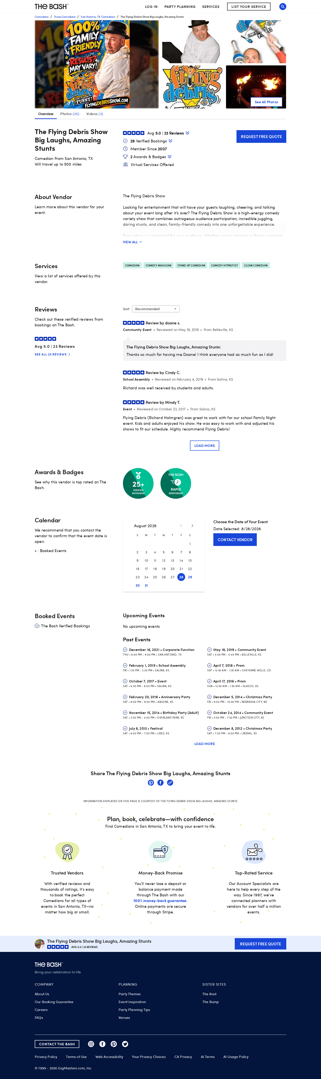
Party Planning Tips (134, 1009)
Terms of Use (76, 1057)
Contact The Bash (57, 1043)
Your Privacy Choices (149, 1057)
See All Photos (266, 101)
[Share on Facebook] (160, 783)
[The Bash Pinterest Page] (114, 1044)
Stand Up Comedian (191, 265)
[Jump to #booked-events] (170, 141)
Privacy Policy (46, 1057)
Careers (41, 1009)
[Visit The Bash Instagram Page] (91, 1044)
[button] (97, 64)
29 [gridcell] (190, 576)
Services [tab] (210, 6)
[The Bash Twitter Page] (125, 1044)
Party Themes (130, 994)
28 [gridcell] (181, 576)
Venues (124, 1017)
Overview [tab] (45, 113)
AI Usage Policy (236, 1057)
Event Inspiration (132, 1002)
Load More (204, 445)
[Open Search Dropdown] (282, 6)
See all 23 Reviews (51, 354)
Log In (151, 6)
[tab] (70, 113)
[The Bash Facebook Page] (102, 1044)
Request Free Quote (261, 136)
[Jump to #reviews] (187, 133)
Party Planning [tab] (180, 6)
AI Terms (208, 1057)
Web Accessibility (109, 1057)
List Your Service (248, 6)
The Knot (209, 994)
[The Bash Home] (52, 6)
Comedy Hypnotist (224, 265)
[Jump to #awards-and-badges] (169, 156)
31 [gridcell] (146, 585)
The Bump (210, 1002)
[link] (151, 783)
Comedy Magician (158, 265)
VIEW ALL (130, 241)
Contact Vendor (235, 539)
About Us (42, 994)
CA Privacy (183, 1057)
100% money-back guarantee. (160, 900)
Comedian (132, 265)
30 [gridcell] (138, 585)
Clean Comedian (256, 265)
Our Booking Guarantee (54, 1002)
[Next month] (192, 525)
